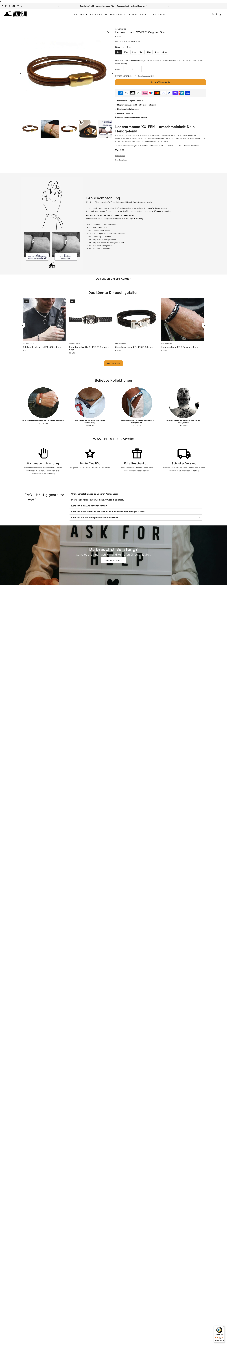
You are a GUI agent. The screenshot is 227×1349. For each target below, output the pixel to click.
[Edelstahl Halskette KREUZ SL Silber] (44, 319)
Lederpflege (120, 156)
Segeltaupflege (121, 160)
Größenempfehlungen (137, 60)
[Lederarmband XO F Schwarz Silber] (182, 319)
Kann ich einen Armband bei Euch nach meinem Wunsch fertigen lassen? (108, 511)
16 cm (118, 52)
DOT (177, 146)
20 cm (149, 52)
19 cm (141, 52)
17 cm (126, 52)
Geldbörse (132, 14)
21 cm (157, 52)
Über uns (144, 14)
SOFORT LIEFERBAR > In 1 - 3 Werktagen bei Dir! (134, 76)
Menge (117, 69)
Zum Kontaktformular (113, 560)
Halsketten (95, 14)
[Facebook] (2, 6)
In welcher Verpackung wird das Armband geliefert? (97, 500)
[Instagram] (18, 6)
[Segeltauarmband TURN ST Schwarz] (136, 319)
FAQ (153, 14)
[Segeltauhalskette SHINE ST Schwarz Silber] (90, 319)
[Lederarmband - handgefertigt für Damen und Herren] (43, 402)
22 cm (164, 52)
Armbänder (79, 14)
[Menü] (223, 1327)
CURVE (170, 146)
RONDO (162, 146)
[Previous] (59, 6)
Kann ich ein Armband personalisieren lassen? (94, 517)
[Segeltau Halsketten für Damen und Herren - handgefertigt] (183, 402)
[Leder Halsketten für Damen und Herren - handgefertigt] (90, 402)
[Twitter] (5, 6)
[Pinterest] (9, 6)
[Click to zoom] (108, 32)
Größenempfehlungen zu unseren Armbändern (94, 494)
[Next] (168, 6)
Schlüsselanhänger (114, 14)
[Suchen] (213, 14)
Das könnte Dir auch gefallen (113, 292)
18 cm (134, 52)
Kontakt (162, 14)
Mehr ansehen (113, 363)
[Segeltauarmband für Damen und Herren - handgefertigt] (137, 402)
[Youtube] (13, 6)
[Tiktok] (21, 6)
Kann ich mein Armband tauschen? (89, 506)
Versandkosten (134, 41)
